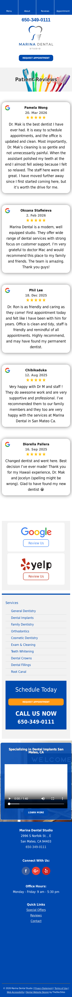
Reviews (36, 915)
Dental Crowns (21, 658)
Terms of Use (61, 988)
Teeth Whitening (22, 651)
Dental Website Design (37, 992)
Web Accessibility (15, 992)
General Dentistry (23, 611)
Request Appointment (36, 58)
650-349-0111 (36, 20)
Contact (36, 921)
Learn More (36, 812)
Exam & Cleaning (23, 645)
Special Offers (36, 910)
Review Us (36, 543)
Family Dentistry (22, 624)
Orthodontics (20, 631)
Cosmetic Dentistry (24, 638)
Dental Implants (22, 618)
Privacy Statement (43, 988)
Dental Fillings (21, 665)
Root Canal (18, 672)
